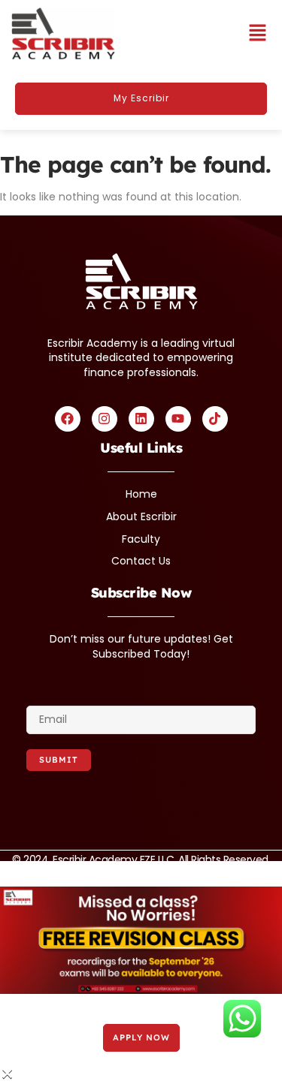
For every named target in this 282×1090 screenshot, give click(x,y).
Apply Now (141, 1037)
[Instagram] (104, 419)
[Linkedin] (141, 419)
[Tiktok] (215, 419)
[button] (257, 33)
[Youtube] (178, 419)
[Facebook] (67, 419)
